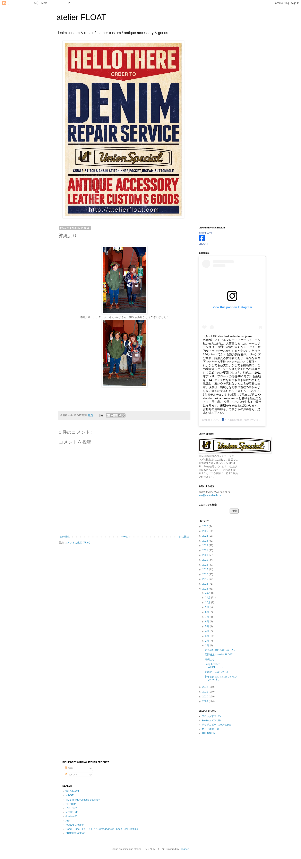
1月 (207, 645)
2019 (205, 559)
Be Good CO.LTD (211, 720)
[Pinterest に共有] (123, 415)
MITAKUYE (72, 812)
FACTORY (71, 808)
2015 (205, 579)
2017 (205, 569)
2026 (205, 526)
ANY (68, 820)
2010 (205, 696)
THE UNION (208, 733)
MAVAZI (70, 795)
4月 (207, 631)
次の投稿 (65, 536)
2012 (205, 687)
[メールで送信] (108, 415)
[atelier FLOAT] (202, 240)
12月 (208, 592)
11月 (208, 597)
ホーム (124, 536)
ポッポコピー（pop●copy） (217, 724)
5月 (207, 626)
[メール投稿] (101, 415)
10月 (208, 602)
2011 (205, 691)
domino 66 (71, 816)
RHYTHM (71, 803)
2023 (205, 540)
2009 (205, 701)
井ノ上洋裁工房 (210, 729)
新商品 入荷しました (217, 672)
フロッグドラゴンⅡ (213, 716)
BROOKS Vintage (75, 833)
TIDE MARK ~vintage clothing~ (83, 799)
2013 (205, 588)
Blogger (184, 849)
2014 (205, 583)
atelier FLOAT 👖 (213, 419)
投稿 (70, 768)
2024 (205, 535)
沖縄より (210, 659)
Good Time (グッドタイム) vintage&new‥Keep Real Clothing (102, 829)
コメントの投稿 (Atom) (77, 542)
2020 (205, 555)
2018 (205, 564)
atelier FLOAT (81, 17)
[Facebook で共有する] (120, 415)
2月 (207, 640)
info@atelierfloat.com (210, 495)
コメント (72, 774)
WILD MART (72, 791)
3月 (207, 636)
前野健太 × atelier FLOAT (218, 654)
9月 (207, 607)
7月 (207, 616)
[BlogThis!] (112, 415)
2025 (205, 531)
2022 (205, 545)
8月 (207, 612)
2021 (205, 550)
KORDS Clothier (75, 824)
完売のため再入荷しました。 (221, 649)
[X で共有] (116, 415)
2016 (205, 574)
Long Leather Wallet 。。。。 (217, 665)
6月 (207, 621)
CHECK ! (203, 244)
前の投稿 (184, 536)
